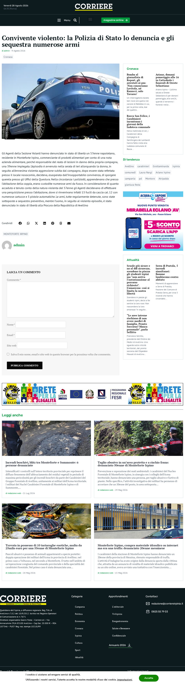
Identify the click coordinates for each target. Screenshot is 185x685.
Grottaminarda (161, 166)
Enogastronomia (120, 621)
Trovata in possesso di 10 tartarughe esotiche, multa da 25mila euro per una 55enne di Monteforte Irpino (44, 546)
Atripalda (164, 178)
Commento (14, 279)
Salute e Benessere (121, 628)
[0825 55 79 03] (148, 611)
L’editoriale (118, 606)
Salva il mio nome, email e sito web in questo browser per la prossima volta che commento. (61, 354)
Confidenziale (119, 635)
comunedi (130, 172)
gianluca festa (132, 184)
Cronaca (8, 57)
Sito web (11, 345)
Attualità (79, 657)
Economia (80, 621)
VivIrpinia (117, 614)
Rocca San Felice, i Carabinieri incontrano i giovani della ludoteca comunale (138, 121)
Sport (77, 650)
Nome (11, 324)
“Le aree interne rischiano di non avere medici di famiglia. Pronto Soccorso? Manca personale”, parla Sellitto (137, 324)
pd (140, 178)
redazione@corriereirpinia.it (167, 603)
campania (130, 178)
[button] (75, 20)
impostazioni (124, 679)
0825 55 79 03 (159, 611)
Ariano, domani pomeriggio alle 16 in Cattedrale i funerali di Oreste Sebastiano (167, 80)
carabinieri (143, 166)
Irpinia (78, 635)
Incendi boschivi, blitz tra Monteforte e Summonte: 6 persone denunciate (42, 463)
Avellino (129, 166)
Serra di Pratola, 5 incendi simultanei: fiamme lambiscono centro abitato (167, 272)
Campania (80, 606)
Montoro (150, 178)
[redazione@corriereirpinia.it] (148, 603)
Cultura (78, 642)
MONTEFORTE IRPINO (16, 234)
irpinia (176, 166)
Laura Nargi (145, 172)
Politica (79, 614)
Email (11, 335)
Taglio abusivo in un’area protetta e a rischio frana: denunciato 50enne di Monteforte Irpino (133, 463)
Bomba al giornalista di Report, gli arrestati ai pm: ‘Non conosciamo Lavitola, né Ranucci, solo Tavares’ (137, 84)
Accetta (148, 678)
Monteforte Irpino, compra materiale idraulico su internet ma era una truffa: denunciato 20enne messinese (138, 546)
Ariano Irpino (163, 172)
